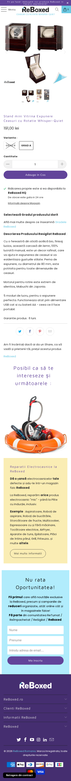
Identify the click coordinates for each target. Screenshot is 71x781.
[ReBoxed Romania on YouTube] (32, 740)
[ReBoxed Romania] (35, 9)
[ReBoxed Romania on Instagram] (38, 740)
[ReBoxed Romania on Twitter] (19, 740)
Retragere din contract (19, 775)
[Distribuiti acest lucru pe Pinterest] (40, 331)
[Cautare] (57, 9)
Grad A (26, 145)
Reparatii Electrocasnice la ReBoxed (33, 469)
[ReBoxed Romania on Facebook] (25, 740)
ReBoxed (10, 356)
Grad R (11, 145)
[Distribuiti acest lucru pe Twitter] (20, 331)
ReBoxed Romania (24, 751)
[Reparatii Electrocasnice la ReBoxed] (35, 426)
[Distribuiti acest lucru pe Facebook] (30, 331)
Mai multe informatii (28, 553)
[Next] (65, 52)
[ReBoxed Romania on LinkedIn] (45, 740)
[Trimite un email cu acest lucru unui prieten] (50, 331)
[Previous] (6, 52)
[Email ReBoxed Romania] (52, 740)
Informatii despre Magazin (24, 203)
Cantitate (10, 156)
